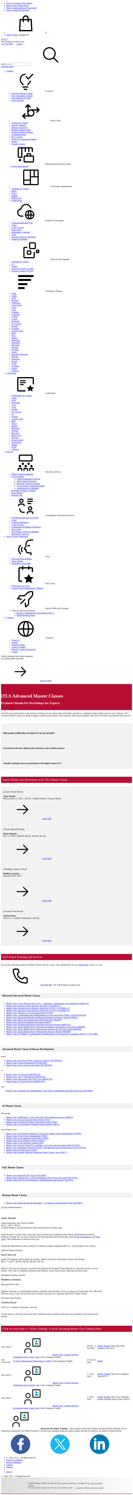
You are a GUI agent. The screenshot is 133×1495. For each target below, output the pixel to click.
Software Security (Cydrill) (22, 269)
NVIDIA (15, 350)
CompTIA (15, 314)
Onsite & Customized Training (23, 139)
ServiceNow (16, 442)
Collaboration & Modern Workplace (26, 527)
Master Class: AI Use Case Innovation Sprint (28, 1120)
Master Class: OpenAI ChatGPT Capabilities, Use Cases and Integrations (43, 1145)
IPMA (14, 191)
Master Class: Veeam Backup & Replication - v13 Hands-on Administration (44, 1203)
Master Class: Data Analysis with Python (29, 1065)
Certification (11, 373)
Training (9, 71)
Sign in (9, 1472)
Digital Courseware (19, 127)
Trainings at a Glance (20, 189)
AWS (13, 298)
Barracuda (15, 402)
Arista (13, 293)
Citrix (13, 310)
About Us (15, 640)
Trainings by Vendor (19, 123)
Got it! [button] (31, 1485)
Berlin (99, 1361)
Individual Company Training (23, 490)
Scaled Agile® (17, 440)
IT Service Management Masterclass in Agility (32, 1361)
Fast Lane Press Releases (21, 559)
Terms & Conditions (14, 1460)
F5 (12, 414)
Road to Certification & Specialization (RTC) (35, 613)
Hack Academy (17, 100)
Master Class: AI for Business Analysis (25, 1141)
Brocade (14, 300)
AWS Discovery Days (20, 586)
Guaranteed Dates (18, 134)
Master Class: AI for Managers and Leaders (27, 1138)
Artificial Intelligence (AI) (22, 223)
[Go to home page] (4, 39)
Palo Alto (15, 433)
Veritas (14, 368)
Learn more (47, 818)
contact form (83, 965)
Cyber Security (17, 227)
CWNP (14, 317)
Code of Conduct (18, 647)
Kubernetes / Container (20, 232)
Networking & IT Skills (21, 98)
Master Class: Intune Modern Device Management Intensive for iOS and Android (44, 1029)
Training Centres (18, 645)
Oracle (14, 352)
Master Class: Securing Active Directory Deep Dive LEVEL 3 (38, 1010)
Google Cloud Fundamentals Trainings (27, 588)
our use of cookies (94, 1483)
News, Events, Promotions (17, 536)
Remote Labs (16, 495)
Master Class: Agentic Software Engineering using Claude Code (37, 1152)
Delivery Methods (18, 125)
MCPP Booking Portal (26, 615)
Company (10, 618)
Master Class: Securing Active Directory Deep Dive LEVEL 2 (38, 1008)
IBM (13, 333)
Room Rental (16, 493)
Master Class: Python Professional (26, 1063)
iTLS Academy (17, 476)
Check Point (16, 305)
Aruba (14, 296)
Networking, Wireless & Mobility (25, 532)
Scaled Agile (16, 200)
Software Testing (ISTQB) (22, 271)
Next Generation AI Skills (22, 96)
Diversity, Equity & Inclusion (23, 649)
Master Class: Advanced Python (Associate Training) (34, 1060)
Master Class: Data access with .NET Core (29, 1079)
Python (14, 266)
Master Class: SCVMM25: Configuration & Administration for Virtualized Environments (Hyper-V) (52, 1034)
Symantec (15, 366)
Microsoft (15, 345)
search (3, 64)
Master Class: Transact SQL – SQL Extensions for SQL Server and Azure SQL (42, 1178)
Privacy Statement (13, 1462)
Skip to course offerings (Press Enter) (21, 8)
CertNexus (15, 303)
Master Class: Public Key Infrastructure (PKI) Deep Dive (33, 1020)
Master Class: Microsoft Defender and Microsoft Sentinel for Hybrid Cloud (42, 1017)
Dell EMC (15, 321)
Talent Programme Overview (28, 479)
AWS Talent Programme (27, 481)
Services (9, 452)
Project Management (19, 166)
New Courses (17, 137)
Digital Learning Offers (21, 130)
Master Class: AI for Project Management (26, 1136)
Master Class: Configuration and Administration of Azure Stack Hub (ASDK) (46, 1015)
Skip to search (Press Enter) (17, 5)
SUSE (14, 364)
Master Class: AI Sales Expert (21, 1150)
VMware (15, 371)
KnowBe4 (15, 343)
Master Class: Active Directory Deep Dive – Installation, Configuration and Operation (47, 1003)
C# (12, 264)
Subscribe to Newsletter (21, 563)
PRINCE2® (16, 198)
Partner (14, 142)
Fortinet (14, 326)
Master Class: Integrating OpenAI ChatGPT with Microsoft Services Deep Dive (46, 1148)
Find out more (46, 681)
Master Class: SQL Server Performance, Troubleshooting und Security (39, 1180)
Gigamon (15, 328)
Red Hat (14, 357)
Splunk (14, 361)
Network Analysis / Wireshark (23, 237)
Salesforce (15, 359)
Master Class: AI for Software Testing (25, 1143)
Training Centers (18, 144)
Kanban (14, 196)
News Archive (17, 561)
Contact (19, 44)
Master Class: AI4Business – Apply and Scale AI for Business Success (39, 1117)
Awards (14, 642)
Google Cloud (17, 331)
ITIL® (14, 193)
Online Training (103, 1346)
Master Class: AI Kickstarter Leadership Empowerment (33, 1124)
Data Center (16, 230)
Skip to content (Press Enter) (18, 10)
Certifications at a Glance (21, 395)
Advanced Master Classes (22, 93)
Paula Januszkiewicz (83, 1237)
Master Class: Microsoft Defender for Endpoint (28, 1022)
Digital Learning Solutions (22, 132)
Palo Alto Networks (19, 354)
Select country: (12, 35)
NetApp (14, 347)
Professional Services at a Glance (25, 518)
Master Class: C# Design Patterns (25, 1081)
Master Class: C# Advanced (23, 1074)
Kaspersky (15, 340)
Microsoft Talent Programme (28, 483)
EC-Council (16, 324)
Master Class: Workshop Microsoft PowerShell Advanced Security (38, 1024)
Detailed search (7, 66)
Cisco (13, 307)
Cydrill (14, 319)
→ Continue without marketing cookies (89, 1488)
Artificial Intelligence (20, 522)
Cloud (13, 225)
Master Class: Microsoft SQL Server (26, 1175)
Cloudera (15, 312)
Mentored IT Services (20, 534)
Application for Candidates (28, 488)
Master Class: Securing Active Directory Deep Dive (33, 1006)
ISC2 (13, 336)
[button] (24, 35)
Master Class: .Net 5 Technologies (26, 1077)
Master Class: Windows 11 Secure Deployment (29, 1013)
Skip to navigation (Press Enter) (19, 3)
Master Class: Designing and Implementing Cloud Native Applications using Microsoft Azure (49, 1091)
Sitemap (9, 1467)
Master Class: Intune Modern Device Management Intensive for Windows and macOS (45, 1027)
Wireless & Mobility (19, 239)
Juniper (14, 338)
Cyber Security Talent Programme (31, 486)
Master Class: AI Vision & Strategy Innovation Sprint (31, 1122)
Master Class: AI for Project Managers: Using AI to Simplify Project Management (43, 1133)
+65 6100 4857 (7, 44)
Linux (13, 234)
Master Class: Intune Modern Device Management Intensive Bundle (38, 1032)
